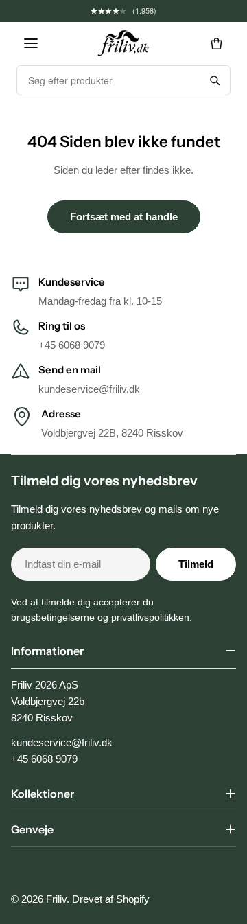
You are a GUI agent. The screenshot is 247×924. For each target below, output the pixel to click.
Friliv (56, 899)
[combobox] (108, 80)
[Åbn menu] (30, 43)
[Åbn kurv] (216, 43)
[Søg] (215, 80)
